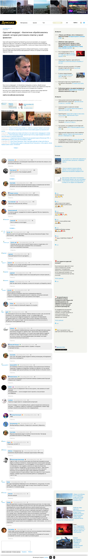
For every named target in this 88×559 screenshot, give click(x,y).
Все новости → (59, 146)
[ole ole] (3, 233)
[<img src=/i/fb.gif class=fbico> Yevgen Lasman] (4, 196)
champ (9, 502)
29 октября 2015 (6, 28)
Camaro (12, 328)
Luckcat (10, 400)
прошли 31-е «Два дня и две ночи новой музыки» (66, 54)
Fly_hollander (12, 202)
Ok (50, 557)
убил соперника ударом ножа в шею (71, 127)
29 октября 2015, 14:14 (22, 303)
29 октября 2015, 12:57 (20, 232)
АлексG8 (12, 220)
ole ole (8, 232)
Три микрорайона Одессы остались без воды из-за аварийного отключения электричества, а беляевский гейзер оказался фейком (57, 10)
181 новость (26, 108)
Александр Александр (17, 459)
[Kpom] (3, 441)
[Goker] (3, 482)
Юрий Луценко (62, 114)
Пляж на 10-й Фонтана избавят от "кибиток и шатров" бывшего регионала (29, 128)
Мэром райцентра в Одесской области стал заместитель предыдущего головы (29, 133)
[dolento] (5, 280)
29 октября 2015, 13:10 (24, 220)
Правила (24, 552)
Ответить (10, 166)
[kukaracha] (4, 163)
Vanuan (10, 493)
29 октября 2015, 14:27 (27, 423)
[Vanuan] (3, 492)
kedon (10, 387)
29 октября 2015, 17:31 (20, 493)
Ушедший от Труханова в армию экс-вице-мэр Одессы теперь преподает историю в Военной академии (10, 122)
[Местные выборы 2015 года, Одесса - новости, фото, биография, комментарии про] (21, 108)
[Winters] (4, 450)
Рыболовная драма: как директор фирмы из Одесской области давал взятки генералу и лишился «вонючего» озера (42, 11)
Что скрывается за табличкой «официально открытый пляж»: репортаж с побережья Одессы (74, 160)
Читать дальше (59, 278)
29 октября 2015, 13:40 (23, 355)
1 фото (15, 108)
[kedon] (4, 390)
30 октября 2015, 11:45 (23, 529)
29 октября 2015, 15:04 (33, 459)
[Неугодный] (5, 173)
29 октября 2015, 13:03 (22, 273)
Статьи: (57, 155)
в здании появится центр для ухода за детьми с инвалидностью (70, 134)
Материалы (23, 22)
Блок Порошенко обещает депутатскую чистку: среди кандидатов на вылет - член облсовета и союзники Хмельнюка (26, 135)
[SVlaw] (5, 306)
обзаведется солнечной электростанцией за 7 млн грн (70, 62)
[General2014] (4, 365)
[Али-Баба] (5, 186)
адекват (10, 254)
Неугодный (13, 170)
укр (67, 22)
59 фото (31, 108)
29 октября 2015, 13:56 (20, 400)
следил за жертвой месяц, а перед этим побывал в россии (70, 47)
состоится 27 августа (69, 122)
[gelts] (2, 312)
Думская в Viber (61, 347)
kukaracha (11, 160)
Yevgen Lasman (13, 193)
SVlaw (11, 303)
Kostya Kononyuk (16, 415)
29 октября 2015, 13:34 (23, 328)
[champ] (3, 502)
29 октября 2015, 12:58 (20, 254)
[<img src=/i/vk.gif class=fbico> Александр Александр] (5, 462)
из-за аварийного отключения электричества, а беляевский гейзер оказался (71, 141)
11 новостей (11, 108)
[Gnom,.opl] (6, 242)
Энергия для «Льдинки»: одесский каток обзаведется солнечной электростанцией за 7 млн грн (78, 542)
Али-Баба (12, 183)
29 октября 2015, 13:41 (23, 183)
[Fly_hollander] (4, 204)
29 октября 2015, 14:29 (23, 432)
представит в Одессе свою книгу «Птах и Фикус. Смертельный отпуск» (71, 114)
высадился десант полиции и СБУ (71, 37)
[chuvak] (3, 290)
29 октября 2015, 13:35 (27, 376)
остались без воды (78, 139)
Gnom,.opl (13, 242)
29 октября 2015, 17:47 (20, 502)
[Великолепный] (4, 213)
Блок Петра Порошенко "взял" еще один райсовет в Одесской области (30, 141)
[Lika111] (3, 263)
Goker (8, 482)
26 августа (58, 31)
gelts (7, 312)
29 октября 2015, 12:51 (23, 160)
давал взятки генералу (76, 89)
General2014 (13, 365)
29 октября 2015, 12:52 (25, 202)
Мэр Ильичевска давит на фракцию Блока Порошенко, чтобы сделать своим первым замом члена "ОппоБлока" (26, 143)
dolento (12, 281)
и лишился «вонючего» (71, 90)
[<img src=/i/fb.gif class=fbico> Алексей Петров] (4, 347)
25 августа (58, 97)
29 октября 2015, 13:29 (28, 344)
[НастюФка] (4, 532)
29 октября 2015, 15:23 (17, 482)
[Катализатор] (5, 426)
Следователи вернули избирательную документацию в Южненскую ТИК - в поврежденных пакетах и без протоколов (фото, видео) (26, 138)
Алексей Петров (14, 344)
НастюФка (11, 529)
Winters (10, 451)
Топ (44, 22)
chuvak (9, 290)
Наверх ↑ (16, 148)
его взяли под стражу (78, 83)
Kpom (9, 442)
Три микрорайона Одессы (65, 139)
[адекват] (4, 253)
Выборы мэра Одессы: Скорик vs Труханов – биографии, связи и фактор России (26, 123)
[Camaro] (5, 331)
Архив (35, 22)
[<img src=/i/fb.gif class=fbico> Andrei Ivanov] (4, 379)
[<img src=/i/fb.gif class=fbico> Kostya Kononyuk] (5, 418)
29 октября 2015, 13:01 (21, 263)
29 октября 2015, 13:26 (26, 170)
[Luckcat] (4, 403)
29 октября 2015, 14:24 (30, 415)
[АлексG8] (6, 219)
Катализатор (14, 423)
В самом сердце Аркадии (65, 73)
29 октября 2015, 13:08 (18, 312)
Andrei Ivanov (13, 376)
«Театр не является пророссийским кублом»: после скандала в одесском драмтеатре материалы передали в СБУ (73, 169)
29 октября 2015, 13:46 (21, 387)
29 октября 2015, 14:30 (26, 242)
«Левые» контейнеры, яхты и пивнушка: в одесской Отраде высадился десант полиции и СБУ (8, 11)
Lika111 (10, 263)
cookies (46, 557)
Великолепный (12, 210)
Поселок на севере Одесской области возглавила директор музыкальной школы (25, 130)
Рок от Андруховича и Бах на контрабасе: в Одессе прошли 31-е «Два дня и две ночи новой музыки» (79, 529)
